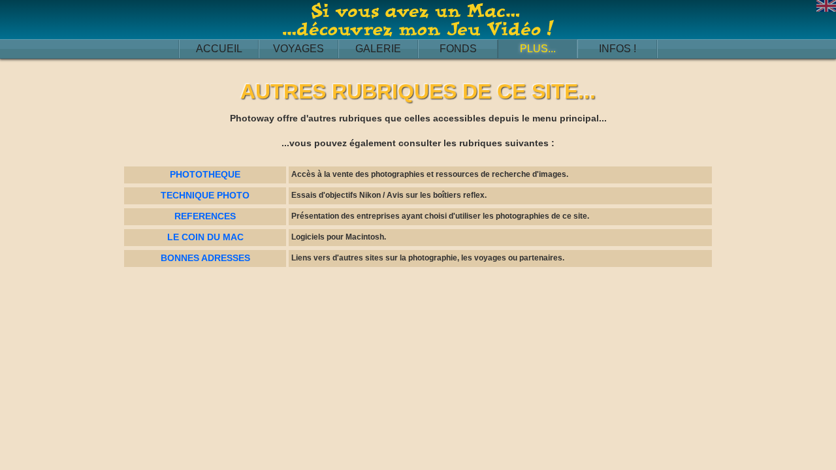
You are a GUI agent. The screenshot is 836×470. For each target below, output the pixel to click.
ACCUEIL (219, 48)
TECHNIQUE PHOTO (205, 195)
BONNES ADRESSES (205, 258)
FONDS (458, 48)
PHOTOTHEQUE (205, 174)
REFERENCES (205, 216)
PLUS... (538, 48)
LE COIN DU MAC (205, 237)
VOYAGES (298, 48)
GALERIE (378, 48)
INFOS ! (617, 48)
